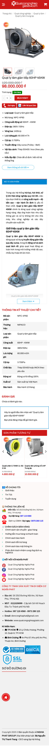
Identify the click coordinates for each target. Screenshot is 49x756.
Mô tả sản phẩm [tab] (11, 182)
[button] (3, 4)
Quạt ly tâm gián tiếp (16, 236)
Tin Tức (8, 495)
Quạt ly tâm (38, 13)
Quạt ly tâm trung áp (24, 16)
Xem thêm (27, 301)
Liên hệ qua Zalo (29, 105)
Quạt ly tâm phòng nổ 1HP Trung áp (35, 467)
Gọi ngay (11, 105)
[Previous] (6, 43)
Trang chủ (7, 13)
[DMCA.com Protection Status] (32, 650)
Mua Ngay (22, 98)
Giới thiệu (9, 490)
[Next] (43, 43)
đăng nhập (18, 420)
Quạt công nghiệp (22, 13)
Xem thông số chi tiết (17, 167)
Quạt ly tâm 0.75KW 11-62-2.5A (13, 467)
